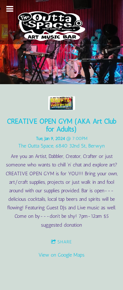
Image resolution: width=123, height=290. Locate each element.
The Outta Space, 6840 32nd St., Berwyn (61, 146)
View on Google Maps (61, 255)
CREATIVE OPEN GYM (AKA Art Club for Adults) (61, 125)
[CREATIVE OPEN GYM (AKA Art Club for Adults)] (61, 108)
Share (64, 242)
